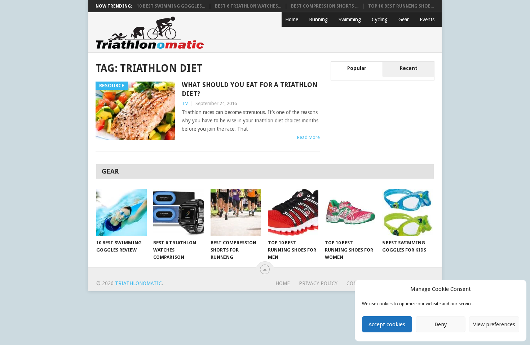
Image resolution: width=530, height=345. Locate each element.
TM (185, 103)
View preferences (494, 324)
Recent (409, 68)
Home (291, 19)
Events (427, 19)
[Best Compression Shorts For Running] (236, 212)
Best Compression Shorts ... (324, 6)
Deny (440, 324)
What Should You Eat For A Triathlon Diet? (250, 89)
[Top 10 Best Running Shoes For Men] (293, 212)
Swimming (350, 19)
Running (318, 19)
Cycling (380, 19)
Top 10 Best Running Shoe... (401, 6)
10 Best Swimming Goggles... (171, 6)
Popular (356, 68)
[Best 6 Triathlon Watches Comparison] (178, 212)
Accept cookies (386, 324)
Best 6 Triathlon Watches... (248, 6)
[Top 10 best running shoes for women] (350, 212)
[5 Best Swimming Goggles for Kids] (407, 212)
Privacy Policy (318, 283)
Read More (308, 137)
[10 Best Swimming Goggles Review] (121, 212)
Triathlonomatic (138, 283)
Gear (403, 19)
